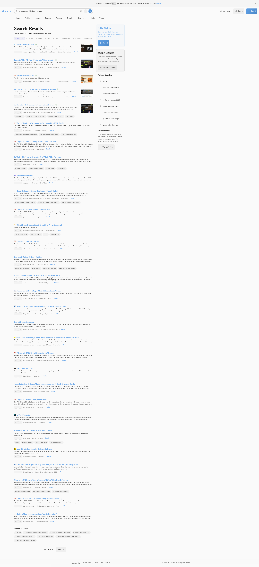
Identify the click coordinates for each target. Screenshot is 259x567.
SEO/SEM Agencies (45, 283)
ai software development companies (36, 532)
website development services (70, 202)
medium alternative (41, 442)
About (85, 562)
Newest (31, 38)
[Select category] (85, 11)
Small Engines (55, 234)
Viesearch (6, 11)
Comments (66, 38)
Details (76, 52)
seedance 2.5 (19, 116)
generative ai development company (69, 536)
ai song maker (50, 168)
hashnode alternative (56, 442)
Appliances (40, 149)
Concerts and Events (44, 298)
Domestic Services (42, 521)
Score (48, 38)
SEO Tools (42, 422)
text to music (61, 168)
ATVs (45, 234)
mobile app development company (48, 202)
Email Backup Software (22, 268)
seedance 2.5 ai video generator (36, 116)
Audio (34, 164)
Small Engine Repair (21, 234)
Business (41, 456)
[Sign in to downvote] (20, 52)
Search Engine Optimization (44, 314)
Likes (56, 38)
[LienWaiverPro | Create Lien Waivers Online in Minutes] (87, 93)
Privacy (90, 562)
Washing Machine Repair (48, 52)
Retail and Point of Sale (39, 183)
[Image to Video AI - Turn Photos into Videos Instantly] (87, 63)
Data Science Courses (41, 391)
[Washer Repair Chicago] (87, 48)
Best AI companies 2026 (69, 134)
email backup (36, 268)
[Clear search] (81, 11)
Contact (107, 562)
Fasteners (40, 407)
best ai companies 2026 (82, 532)
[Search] (90, 11)
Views (40, 38)
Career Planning (37, 438)
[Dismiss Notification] (255, 3)
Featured (89, 38)
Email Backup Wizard (49, 268)
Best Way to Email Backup (67, 268)
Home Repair (50, 230)
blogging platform (27, 442)
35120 (19, 532)
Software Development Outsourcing (56, 198)
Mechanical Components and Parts (48, 360)
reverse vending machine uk (41, 491)
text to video (69, 116)
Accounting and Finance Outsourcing (48, 345)
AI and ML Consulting (40, 131)
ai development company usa (25, 536)
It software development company (25, 202)
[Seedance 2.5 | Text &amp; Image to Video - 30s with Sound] (87, 108)
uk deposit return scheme (60, 491)
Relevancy (20, 38)
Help (101, 562)
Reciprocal (78, 38)
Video (41, 67)
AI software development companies (26, 134)
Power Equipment (36, 234)
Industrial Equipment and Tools (47, 249)
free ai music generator (36, 168)
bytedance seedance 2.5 (55, 116)
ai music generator (20, 168)
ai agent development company (26, 540)
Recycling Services (40, 487)
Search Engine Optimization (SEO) (46, 472)
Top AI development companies (49, 134)
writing (17, 442)
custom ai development (46, 536)
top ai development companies (61, 532)
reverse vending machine (22, 491)
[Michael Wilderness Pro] (87, 79)
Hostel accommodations (50, 329)
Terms (96, 562)
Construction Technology (45, 97)
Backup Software (42, 264)
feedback (159, 3)
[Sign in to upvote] (16, 52)
